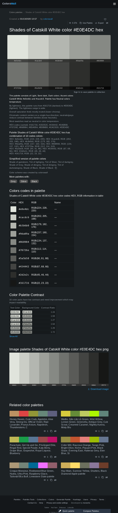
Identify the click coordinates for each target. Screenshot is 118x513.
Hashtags (77, 500)
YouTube (54, 507)
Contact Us (32, 503)
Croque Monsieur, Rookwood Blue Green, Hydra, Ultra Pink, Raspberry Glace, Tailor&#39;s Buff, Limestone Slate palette (32, 474)
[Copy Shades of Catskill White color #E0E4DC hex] (56, 168)
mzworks (86, 503)
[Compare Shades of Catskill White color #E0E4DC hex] (107, 23)
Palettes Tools (28, 500)
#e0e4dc (13, 207)
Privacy (94, 500)
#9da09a (13, 232)
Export (100, 23)
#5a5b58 (13, 256)
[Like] (105, 19)
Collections (41, 500)
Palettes (17, 500)
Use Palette (87, 23)
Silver (23, 181)
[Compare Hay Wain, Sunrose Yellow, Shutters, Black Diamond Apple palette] (106, 477)
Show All (13, 336)
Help (41, 503)
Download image (99, 389)
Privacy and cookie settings (57, 503)
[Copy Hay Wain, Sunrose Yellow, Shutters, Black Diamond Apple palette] (102, 477)
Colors (9, 3)
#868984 (13, 240)
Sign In (77, 92)
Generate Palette (64, 500)
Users (85, 500)
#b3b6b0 (13, 223)
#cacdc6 (13, 215)
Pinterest (62, 507)
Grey (13, 181)
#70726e (13, 248)
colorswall (48, 19)
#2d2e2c (13, 273)
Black (34, 181)
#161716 (13, 281)
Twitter (46, 507)
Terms (101, 500)
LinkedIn (70, 507)
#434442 (13, 264)
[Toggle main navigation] (114, 4)
